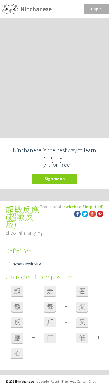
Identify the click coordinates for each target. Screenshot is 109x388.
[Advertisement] (54, 75)
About (55, 381)
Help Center (78, 381)
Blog (64, 381)
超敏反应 (19, 221)
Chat (92, 381)
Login (96, 8)
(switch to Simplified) (82, 206)
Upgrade (42, 381)
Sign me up (55, 178)
